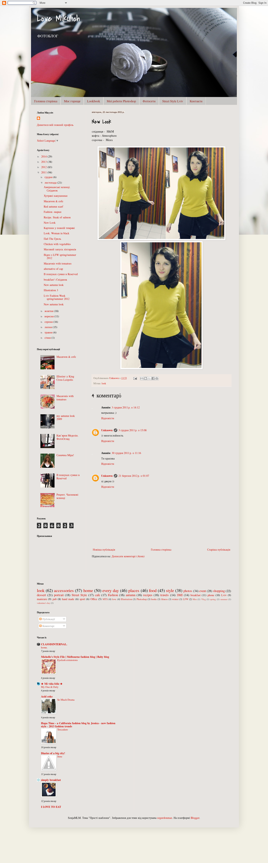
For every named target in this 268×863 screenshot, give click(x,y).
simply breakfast (51, 780)
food (153, 590)
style (170, 590)
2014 (44, 156)
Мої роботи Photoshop (121, 101)
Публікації (48, 619)
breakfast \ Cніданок (55, 279)
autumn (130, 595)
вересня (49, 316)
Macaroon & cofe (53, 201)
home (88, 590)
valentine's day (43, 602)
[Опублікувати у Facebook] (153, 378)
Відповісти (107, 418)
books (154, 599)
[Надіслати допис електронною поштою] (135, 378)
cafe (97, 595)
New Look (50, 222)
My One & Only (49, 687)
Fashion (113, 595)
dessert (41, 595)
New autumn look (54, 285)
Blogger (195, 818)
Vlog (203, 599)
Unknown (107, 430)
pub (55, 599)
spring (213, 599)
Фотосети (149, 101)
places (133, 590)
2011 (44, 172)
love (114, 599)
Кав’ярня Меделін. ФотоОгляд (67, 437)
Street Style (79, 595)
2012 (44, 167)
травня (49, 332)
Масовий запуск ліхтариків (60, 249)
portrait (59, 595)
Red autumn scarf (53, 206)
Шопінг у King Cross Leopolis (65, 378)
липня (49, 327)
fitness (164, 599)
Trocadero (62, 729)
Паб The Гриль (52, 239)
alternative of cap (53, 269)
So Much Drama (66, 699)
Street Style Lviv (172, 101)
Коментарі (48, 626)
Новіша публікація (104, 549)
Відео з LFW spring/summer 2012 (60, 256)
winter (175, 599)
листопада (51, 182)
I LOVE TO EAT (51, 807)
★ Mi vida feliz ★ (52, 684)
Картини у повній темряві (59, 228)
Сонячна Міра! (65, 455)
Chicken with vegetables (57, 244)
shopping (219, 590)
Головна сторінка (45, 101)
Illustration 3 (51, 290)
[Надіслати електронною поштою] (142, 378)
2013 (44, 162)
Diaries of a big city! (53, 753)
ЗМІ (180, 595)
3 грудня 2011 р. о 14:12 (126, 407)
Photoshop (142, 599)
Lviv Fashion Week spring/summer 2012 (56, 297)
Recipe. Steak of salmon (57, 217)
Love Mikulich (58, 18)
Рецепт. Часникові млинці (67, 496)
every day (110, 590)
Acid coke (47, 696)
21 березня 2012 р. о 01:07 (134, 476)
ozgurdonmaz (164, 818)
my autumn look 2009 (66, 417)
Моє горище (72, 101)
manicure (42, 599)
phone (211, 595)
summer (224, 599)
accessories (64, 590)
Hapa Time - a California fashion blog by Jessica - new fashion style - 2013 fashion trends (78, 724)
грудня (49, 177)
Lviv (224, 595)
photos (187, 590)
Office (93, 599)
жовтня (49, 311)
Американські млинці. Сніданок (57, 188)
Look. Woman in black (56, 233)
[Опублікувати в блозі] (146, 378)
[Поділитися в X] (149, 378)
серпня (49, 322)
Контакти (196, 101)
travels (164, 595)
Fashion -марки (52, 212)
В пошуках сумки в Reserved (61, 274)
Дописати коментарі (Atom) (128, 556)
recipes (147, 595)
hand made (68, 599)
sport (82, 599)
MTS (105, 599)
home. (44, 647)
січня (48, 338)
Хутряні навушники (55, 196)
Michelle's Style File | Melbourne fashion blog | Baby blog (75, 657)
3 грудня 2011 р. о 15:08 (133, 430)
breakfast (196, 595)
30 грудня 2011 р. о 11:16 (126, 453)
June (59, 756)
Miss (195, 599)
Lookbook (93, 101)
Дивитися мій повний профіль (55, 125)
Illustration (126, 599)
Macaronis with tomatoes (57, 263)
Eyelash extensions (67, 660)
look (104, 383)
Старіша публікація (218, 549)
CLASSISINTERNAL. (54, 644)
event (202, 590)
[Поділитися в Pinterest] (157, 378)
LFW (185, 599)
